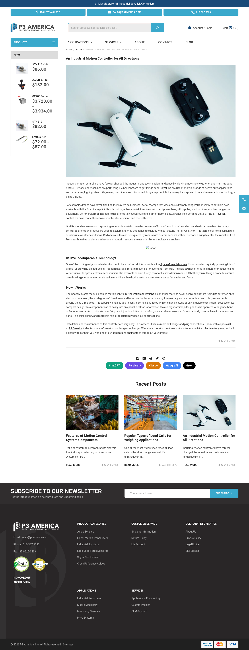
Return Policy (139, 538)
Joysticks (166, 188)
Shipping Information (143, 531)
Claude (153, 365)
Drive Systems (85, 617)
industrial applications (141, 293)
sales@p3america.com (35, 537)
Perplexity (135, 365)
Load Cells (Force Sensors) (92, 550)
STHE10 (37, 121)
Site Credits (192, 550)
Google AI (172, 365)
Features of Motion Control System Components (86, 438)
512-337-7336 (31, 544)
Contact (165, 42)
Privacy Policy (193, 538)
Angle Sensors (85, 531)
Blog (189, 42)
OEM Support (139, 611)
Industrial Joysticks (88, 544)
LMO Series (39, 137)
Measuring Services (88, 611)
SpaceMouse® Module (173, 264)
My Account (138, 544)
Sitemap (68, 644)
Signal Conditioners (88, 557)
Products (20, 42)
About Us (191, 531)
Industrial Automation (89, 598)
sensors (172, 235)
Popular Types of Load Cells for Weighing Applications (148, 438)
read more (73, 464)
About (140, 42)
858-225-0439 (28, 551)
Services (112, 42)
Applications (78, 42)
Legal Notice (193, 544)
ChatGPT (114, 365)
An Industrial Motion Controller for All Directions (102, 58)
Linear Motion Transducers (92, 538)
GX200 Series (40, 96)
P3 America (75, 328)
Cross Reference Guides (91, 563)
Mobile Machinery (87, 604)
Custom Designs (140, 604)
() (230, 28)
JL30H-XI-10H (40, 79)
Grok (189, 365)
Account (198, 28)
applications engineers (125, 332)
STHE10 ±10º (40, 64)
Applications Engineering (145, 598)
